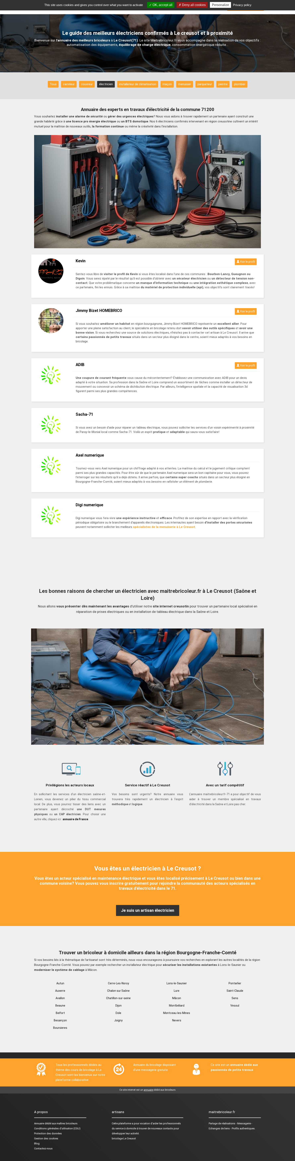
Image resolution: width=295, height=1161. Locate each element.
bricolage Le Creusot (124, 1138)
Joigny (118, 1020)
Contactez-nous (43, 1148)
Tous (53, 84)
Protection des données (48, 1133)
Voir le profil (247, 261)
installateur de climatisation (137, 84)
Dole (118, 1013)
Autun (60, 983)
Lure (176, 990)
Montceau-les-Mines (176, 1013)
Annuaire (39, 1123)
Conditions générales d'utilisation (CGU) (57, 1128)
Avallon (60, 998)
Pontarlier (235, 983)
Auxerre (60, 990)
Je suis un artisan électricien (147, 910)
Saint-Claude (235, 990)
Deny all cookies (193, 5)
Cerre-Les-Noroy (118, 983)
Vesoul (234, 1005)
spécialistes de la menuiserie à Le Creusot (164, 527)
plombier (239, 84)
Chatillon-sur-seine (118, 998)
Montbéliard (176, 1005)
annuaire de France (75, 819)
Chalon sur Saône (118, 990)
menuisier (184, 84)
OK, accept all (162, 5)
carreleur (69, 84)
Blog (37, 1143)
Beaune (60, 1005)
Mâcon (176, 998)
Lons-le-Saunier (177, 983)
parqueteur (204, 84)
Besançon (60, 1020)
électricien (106, 84)
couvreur (87, 84)
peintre (223, 84)
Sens (235, 998)
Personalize (220, 5)
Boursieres (60, 1027)
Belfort (60, 1013)
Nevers (176, 1020)
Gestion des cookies (46, 1138)
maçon (167, 84)
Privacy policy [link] (242, 5)
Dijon (118, 1005)
